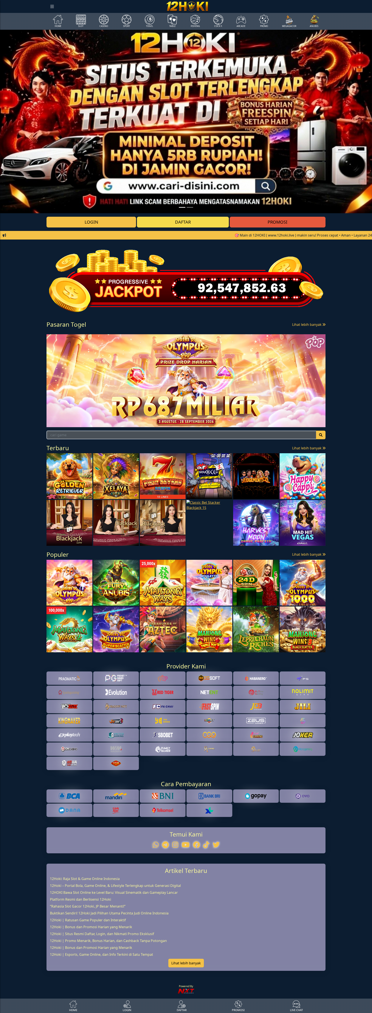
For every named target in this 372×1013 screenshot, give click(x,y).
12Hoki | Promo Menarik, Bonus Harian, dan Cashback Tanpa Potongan (108, 966)
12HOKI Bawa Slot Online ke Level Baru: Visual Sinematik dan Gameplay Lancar (114, 917)
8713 (123, 342)
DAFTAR (183, 222)
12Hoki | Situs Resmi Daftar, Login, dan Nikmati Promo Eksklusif (102, 959)
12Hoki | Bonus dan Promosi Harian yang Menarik (91, 952)
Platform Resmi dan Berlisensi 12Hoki (80, 924)
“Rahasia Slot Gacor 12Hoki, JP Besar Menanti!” (88, 931)
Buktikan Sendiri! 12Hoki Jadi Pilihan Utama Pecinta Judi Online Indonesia (109, 938)
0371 (61, 342)
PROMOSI (277, 222)
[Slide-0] (182, 207)
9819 (92, 342)
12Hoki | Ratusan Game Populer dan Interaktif (88, 945)
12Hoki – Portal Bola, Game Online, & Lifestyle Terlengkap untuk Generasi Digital (115, 910)
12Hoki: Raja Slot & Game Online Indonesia (85, 904)
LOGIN (91, 222)
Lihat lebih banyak (307, 324)
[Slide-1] (190, 207)
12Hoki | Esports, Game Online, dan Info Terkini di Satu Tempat (101, 979)
